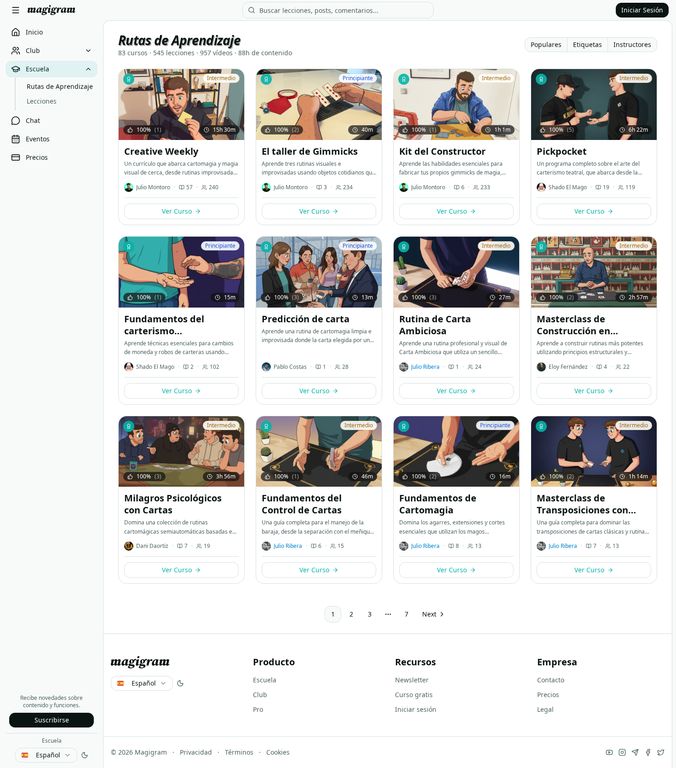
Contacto (550, 679)
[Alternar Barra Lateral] (15, 10)
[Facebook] (648, 752)
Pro (258, 709)
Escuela (52, 740)
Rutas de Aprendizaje (60, 86)
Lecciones (42, 101)
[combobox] (46, 755)
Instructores (632, 44)
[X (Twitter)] (661, 752)
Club (260, 694)
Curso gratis (414, 694)
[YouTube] (609, 752)
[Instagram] (622, 752)
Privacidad (196, 752)
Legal (545, 709)
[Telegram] (635, 752)
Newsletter (412, 679)
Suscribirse (51, 720)
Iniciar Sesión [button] (642, 10)
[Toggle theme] (84, 755)
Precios (548, 694)
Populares (546, 44)
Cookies (278, 752)
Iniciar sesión (415, 709)
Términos (239, 752)
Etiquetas (587, 44)
